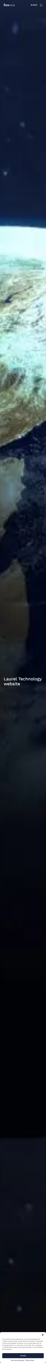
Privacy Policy (29, 1360)
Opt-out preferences (17, 1360)
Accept (23, 1356)
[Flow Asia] (9, 5)
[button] (43, 1335)
